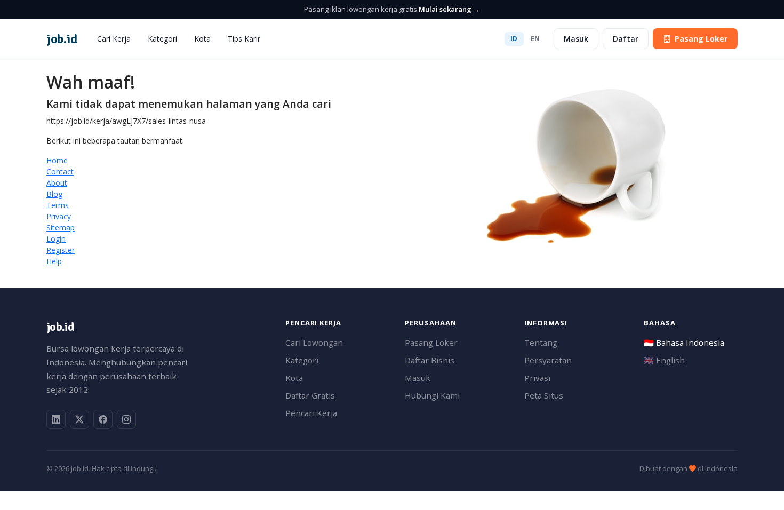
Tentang (540, 342)
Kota (202, 39)
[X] (79, 419)
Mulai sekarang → (449, 9)
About (56, 183)
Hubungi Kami (432, 395)
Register (60, 250)
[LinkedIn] (56, 419)
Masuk (576, 39)
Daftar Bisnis (429, 360)
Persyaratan (548, 360)
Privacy (58, 216)
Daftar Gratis (310, 395)
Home (57, 160)
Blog (54, 194)
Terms (57, 205)
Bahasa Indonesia (684, 342)
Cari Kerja (114, 39)
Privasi (537, 377)
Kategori (162, 39)
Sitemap (60, 227)
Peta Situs (543, 395)
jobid (61, 39)
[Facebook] (103, 419)
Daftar (625, 39)
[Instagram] (126, 419)
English (664, 360)
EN (535, 38)
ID (514, 38)
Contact (60, 171)
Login (56, 239)
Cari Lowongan (314, 342)
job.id (60, 327)
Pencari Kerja (311, 413)
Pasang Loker (701, 39)
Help (54, 261)
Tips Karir (244, 39)
